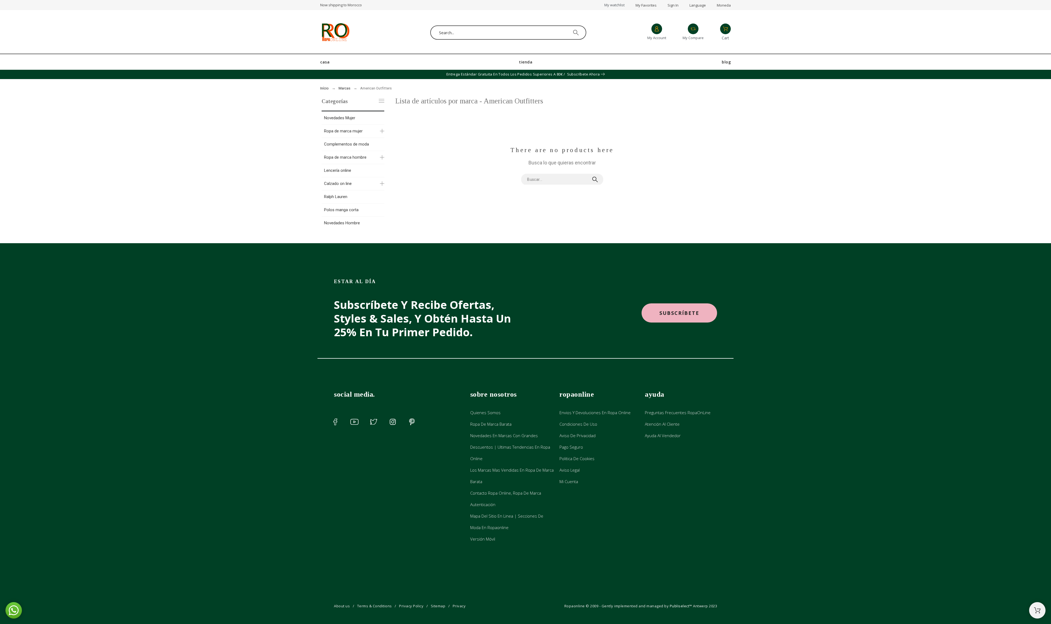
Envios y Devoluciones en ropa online (595, 412)
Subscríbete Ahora (583, 74)
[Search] (576, 32)
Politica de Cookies (576, 458)
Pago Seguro (571, 447)
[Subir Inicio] (1037, 610)
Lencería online (337, 170)
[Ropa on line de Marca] (335, 32)
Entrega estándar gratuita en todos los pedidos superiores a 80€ (504, 74)
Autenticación (482, 504)
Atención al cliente (662, 424)
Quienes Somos (485, 412)
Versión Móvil (482, 539)
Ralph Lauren (335, 196)
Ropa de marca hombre (345, 157)
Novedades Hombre (342, 222)
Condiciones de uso (578, 424)
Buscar (596, 179)
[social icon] (335, 422)
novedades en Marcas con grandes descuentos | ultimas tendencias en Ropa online (510, 447)
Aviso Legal (569, 470)
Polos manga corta (341, 209)
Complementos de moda (346, 144)
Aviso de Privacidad (577, 435)
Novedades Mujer (339, 117)
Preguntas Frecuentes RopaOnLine (678, 412)
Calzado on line (338, 183)
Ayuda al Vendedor (663, 435)
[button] (679, 313)
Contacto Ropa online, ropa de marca (505, 493)
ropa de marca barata (491, 424)
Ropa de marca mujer (343, 131)
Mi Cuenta (568, 481)
